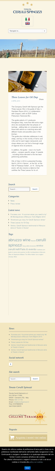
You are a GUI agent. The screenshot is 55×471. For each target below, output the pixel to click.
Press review (15, 203)
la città (28, 252)
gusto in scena (12, 252)
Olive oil (10, 254)
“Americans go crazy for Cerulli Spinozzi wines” (27, 219)
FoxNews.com (40, 250)
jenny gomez (21, 252)
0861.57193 (18, 400)
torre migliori (39, 254)
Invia (27, 468)
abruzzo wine (19, 239)
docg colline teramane (29, 246)
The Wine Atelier (30, 254)
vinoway (10, 257)
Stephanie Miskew (19, 254)
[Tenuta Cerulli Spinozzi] (27, 7)
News (12, 200)
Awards (33, 241)
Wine (15, 257)
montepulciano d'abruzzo (37, 252)
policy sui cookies (36, 462)
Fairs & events (28, 249)
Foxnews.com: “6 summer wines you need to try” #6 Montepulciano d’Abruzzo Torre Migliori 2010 (28, 215)
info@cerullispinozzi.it (21, 402)
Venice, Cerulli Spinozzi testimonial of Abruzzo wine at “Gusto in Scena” (27, 226)
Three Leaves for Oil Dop (19, 222)
